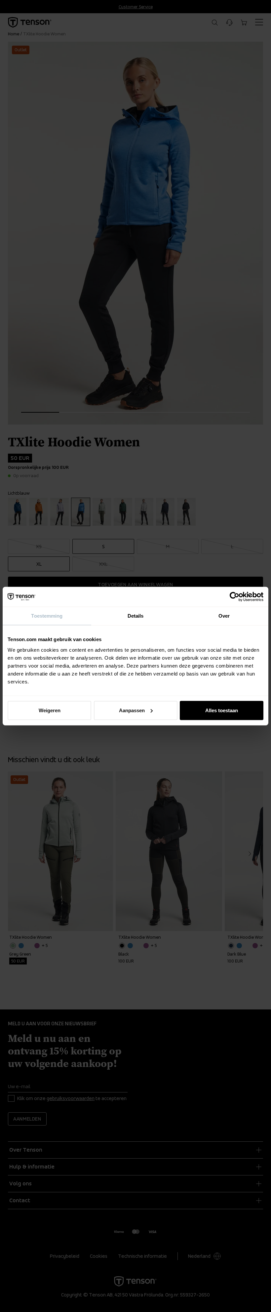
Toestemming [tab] (46, 616)
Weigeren (49, 710)
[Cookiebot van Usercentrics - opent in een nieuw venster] (234, 597)
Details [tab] (136, 616)
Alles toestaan (221, 710)
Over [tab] (224, 616)
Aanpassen (132, 710)
